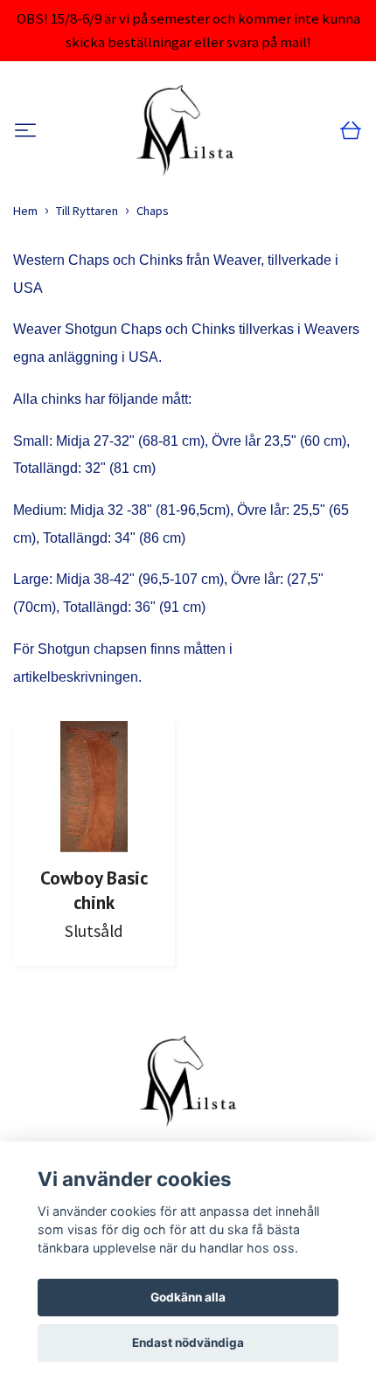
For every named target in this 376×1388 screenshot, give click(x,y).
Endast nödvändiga (188, 1343)
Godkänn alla (188, 1297)
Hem (25, 211)
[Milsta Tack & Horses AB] (184, 130)
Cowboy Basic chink (94, 889)
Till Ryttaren (87, 211)
